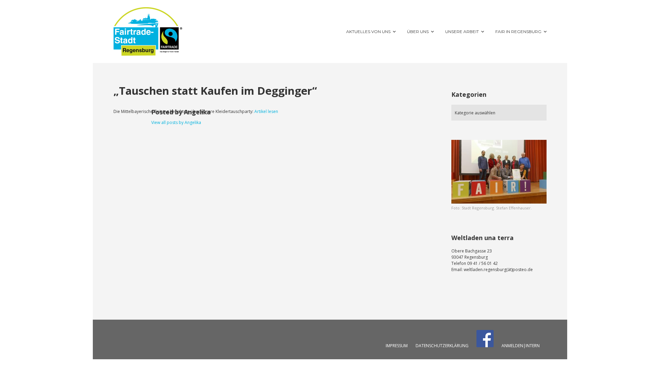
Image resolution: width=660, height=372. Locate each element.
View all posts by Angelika (176, 122)
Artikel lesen (266, 111)
